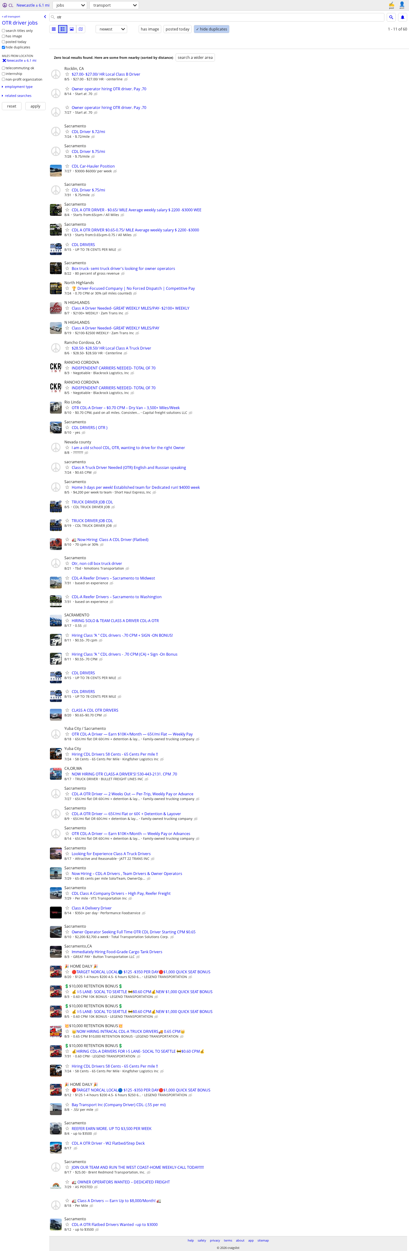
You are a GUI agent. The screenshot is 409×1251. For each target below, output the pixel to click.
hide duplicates (18, 47)
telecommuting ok (20, 68)
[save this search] (402, 17)
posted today (16, 41)
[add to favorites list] (67, 74)
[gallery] (71, 29)
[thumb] (62, 29)
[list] (53, 29)
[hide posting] (126, 79)
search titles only (19, 30)
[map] (80, 29)
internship (14, 73)
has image (14, 36)
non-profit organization (24, 79)
